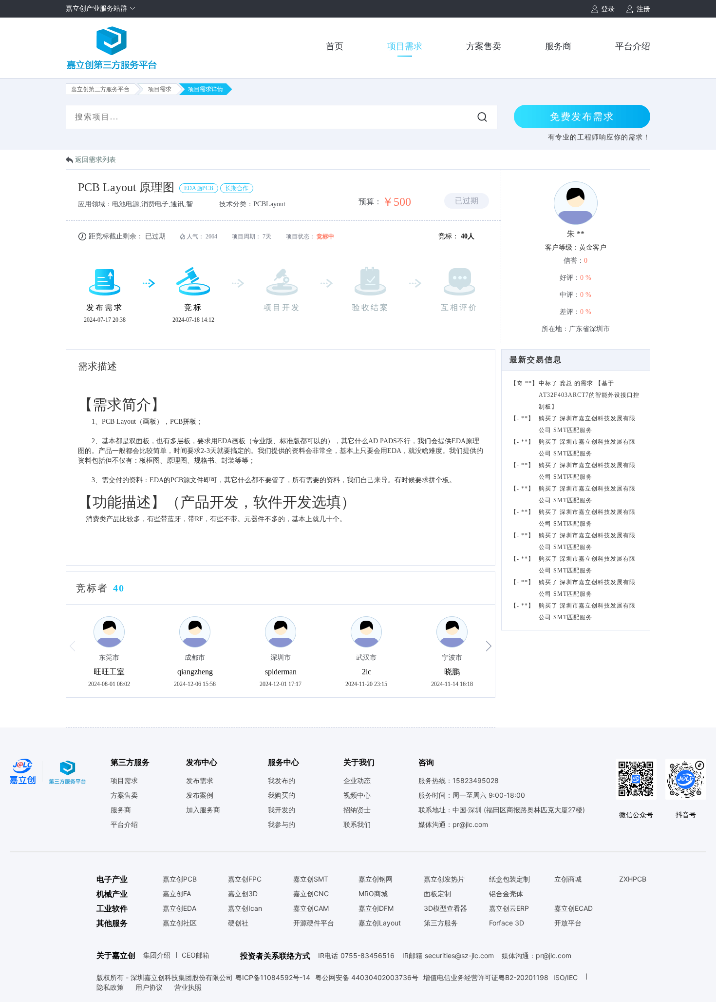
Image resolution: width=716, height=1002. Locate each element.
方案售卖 (483, 46)
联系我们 (357, 824)
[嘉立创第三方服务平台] (112, 44)
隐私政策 (111, 987)
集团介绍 (156, 955)
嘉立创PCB (180, 879)
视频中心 (357, 795)
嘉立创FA (177, 893)
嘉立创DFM (376, 908)
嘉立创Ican (245, 908)
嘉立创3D (243, 893)
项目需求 (404, 46)
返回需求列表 (95, 159)
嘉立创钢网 (375, 879)
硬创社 (238, 923)
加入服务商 (203, 809)
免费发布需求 (582, 116)
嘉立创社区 (180, 923)
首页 (334, 46)
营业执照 (188, 987)
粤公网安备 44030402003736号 (366, 977)
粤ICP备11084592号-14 (272, 977)
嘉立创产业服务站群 (97, 8)
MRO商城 (373, 893)
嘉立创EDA (179, 908)
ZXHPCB (632, 879)
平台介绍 (632, 46)
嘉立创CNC (311, 893)
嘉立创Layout (379, 923)
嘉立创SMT (310, 879)
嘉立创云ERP (509, 908)
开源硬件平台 (313, 923)
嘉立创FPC (245, 879)
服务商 (558, 46)
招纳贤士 (357, 809)
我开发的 (281, 809)
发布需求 (199, 780)
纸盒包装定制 (509, 879)
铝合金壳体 (506, 893)
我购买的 (281, 795)
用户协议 (150, 987)
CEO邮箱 (195, 955)
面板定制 (437, 893)
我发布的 (281, 780)
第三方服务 (441, 923)
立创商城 (568, 879)
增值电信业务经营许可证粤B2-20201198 (485, 977)
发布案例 (199, 795)
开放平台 (568, 923)
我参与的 (281, 824)
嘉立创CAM (311, 908)
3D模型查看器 (445, 908)
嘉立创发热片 (444, 879)
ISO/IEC (565, 977)
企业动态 (357, 780)
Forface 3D (506, 923)
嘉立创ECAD (573, 908)
